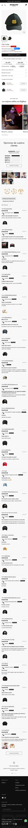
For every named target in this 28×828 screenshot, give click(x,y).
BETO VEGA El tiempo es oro (11, 384)
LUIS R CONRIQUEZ (9, 706)
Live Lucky (4, 42)
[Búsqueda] (5, 5)
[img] (14, 151)
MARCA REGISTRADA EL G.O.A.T (12, 252)
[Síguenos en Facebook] (3, 798)
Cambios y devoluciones (20, 790)
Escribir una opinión (14, 165)
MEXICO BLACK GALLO (10, 576)
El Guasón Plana (8, 208)
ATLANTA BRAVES (8, 360)
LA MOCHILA (7, 450)
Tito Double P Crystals (9, 639)
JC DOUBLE (7, 338)
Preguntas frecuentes (20, 785)
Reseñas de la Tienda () (8, 201)
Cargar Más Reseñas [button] (14, 753)
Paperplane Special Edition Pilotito (11, 685)
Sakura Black (7, 274)
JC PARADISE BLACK (9, 408)
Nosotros (4, 782)
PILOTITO (6, 730)
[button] (7, 155)
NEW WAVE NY (8, 317)
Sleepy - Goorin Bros (9, 535)
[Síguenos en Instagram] (5, 798)
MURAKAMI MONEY (9, 429)
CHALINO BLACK (8, 618)
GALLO (6, 663)
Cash (5, 470)
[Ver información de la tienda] (25, 59)
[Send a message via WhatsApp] (25, 820)
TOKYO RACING (8, 229)
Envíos (16, 787)
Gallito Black (7, 556)
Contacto (17, 782)
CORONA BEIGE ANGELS (10, 295)
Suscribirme (24, 809)
